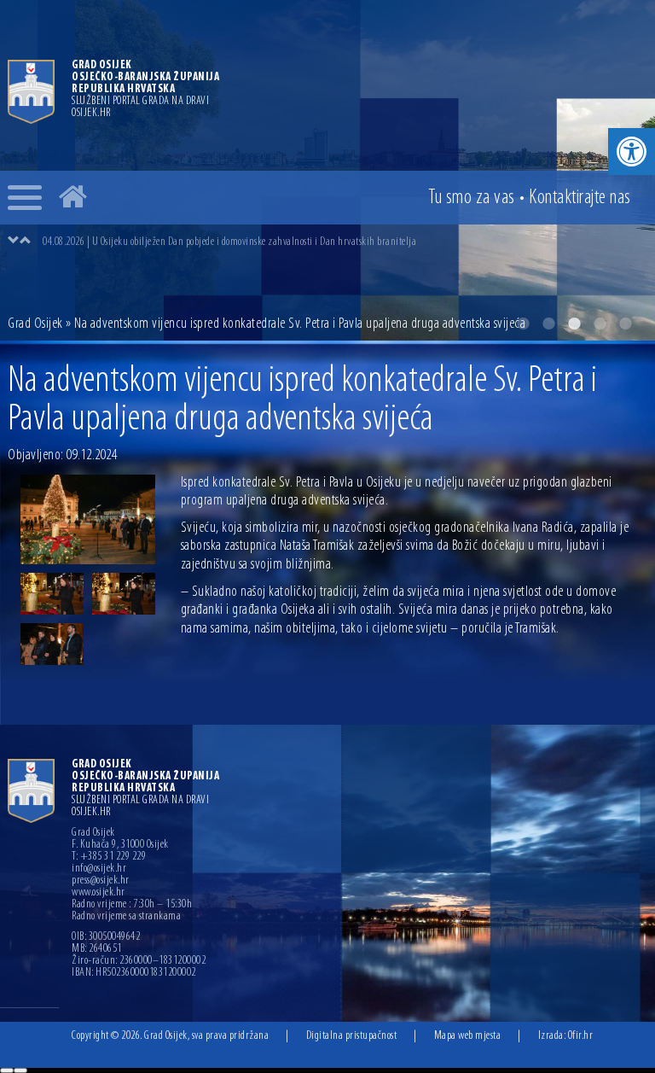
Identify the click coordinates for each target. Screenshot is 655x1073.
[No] (20, 1070)
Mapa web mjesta (467, 1035)
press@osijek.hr (101, 881)
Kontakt (580, 198)
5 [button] (625, 323)
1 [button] (522, 323)
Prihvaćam (7, 1070)
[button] (631, 151)
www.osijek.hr (98, 893)
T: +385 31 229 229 (109, 857)
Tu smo (471, 198)
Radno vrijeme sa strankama (126, 917)
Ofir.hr (581, 1035)
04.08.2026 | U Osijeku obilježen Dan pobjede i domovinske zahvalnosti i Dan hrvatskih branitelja (229, 242)
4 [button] (599, 323)
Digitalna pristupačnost (351, 1035)
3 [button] (574, 323)
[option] (344, 241)
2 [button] (548, 323)
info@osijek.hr (99, 869)
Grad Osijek (35, 324)
